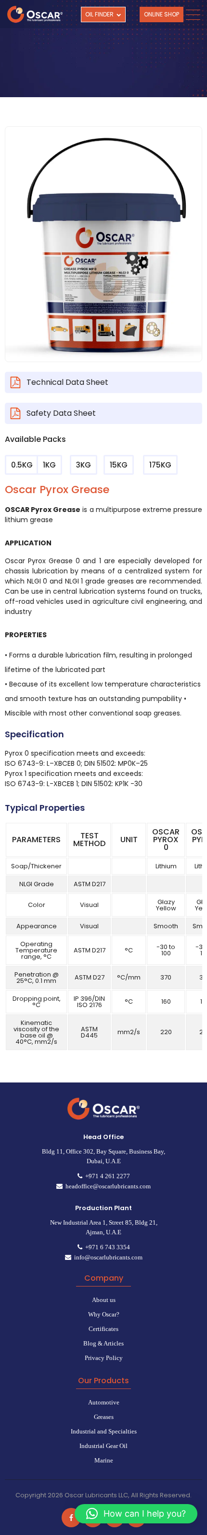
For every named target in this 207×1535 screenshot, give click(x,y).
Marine (103, 1460)
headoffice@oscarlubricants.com (107, 1186)
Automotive (103, 1402)
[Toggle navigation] (192, 14)
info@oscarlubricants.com (106, 1257)
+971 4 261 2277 (106, 1176)
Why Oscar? (103, 1314)
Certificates (103, 1328)
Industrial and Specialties (104, 1431)
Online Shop (161, 14)
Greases (104, 1416)
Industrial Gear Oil (103, 1445)
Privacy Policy (104, 1357)
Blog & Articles (103, 1343)
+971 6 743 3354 (106, 1247)
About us (104, 1299)
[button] (136, 1513)
